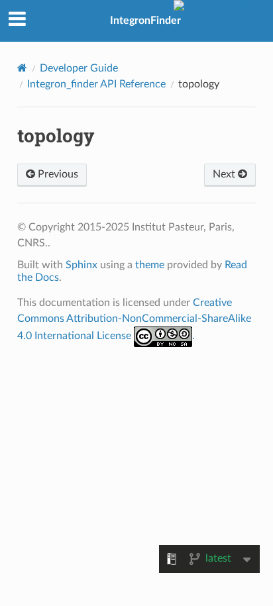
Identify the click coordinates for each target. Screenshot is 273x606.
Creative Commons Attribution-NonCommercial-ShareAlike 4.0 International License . (134, 319)
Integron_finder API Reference (96, 84)
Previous (56, 174)
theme (149, 265)
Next (225, 174)
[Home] (22, 68)
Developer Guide (79, 68)
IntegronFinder (145, 20)
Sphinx (81, 265)
